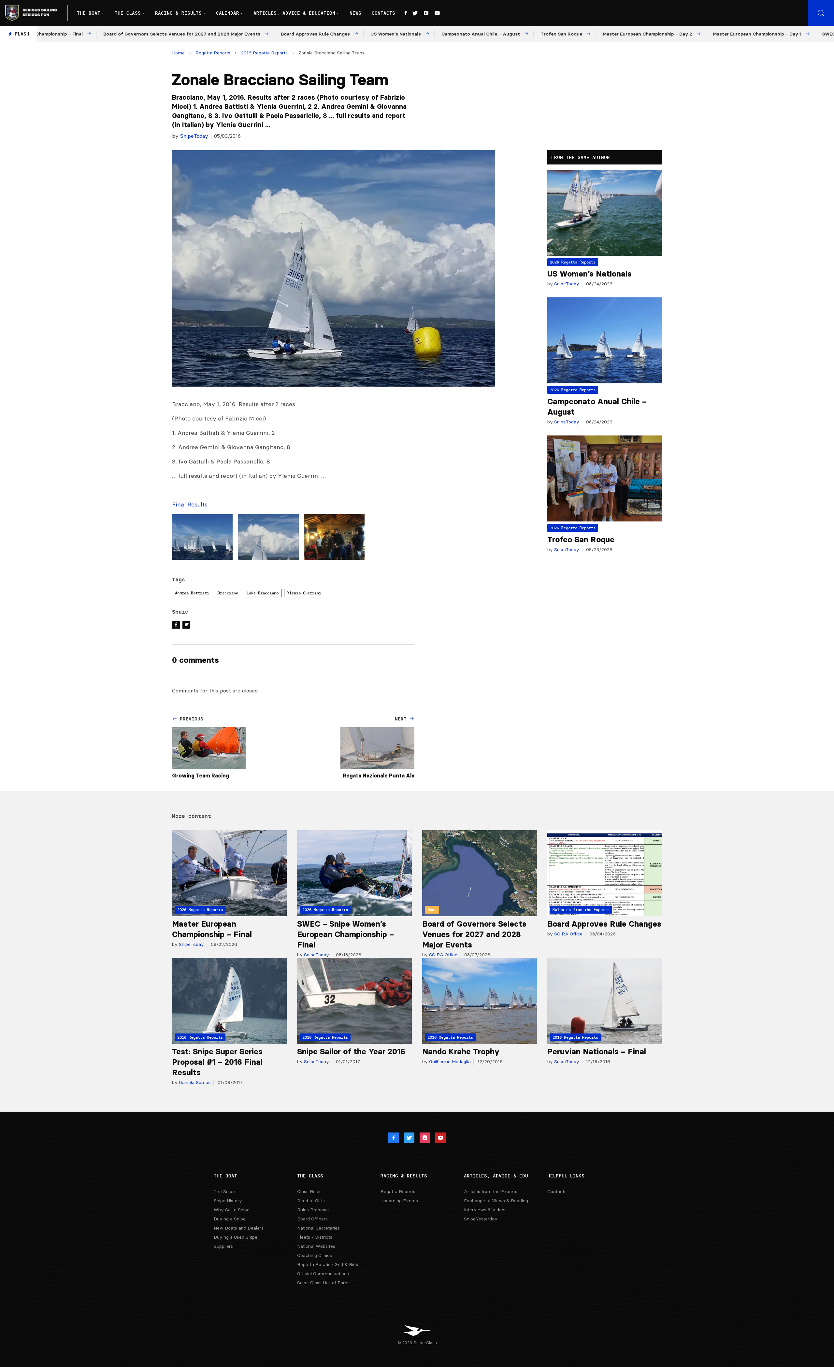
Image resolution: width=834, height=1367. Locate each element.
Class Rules (309, 1191)
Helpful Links (565, 1176)
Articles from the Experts (490, 1191)
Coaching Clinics (314, 1255)
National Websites (316, 1246)
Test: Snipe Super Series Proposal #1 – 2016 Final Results (217, 1062)
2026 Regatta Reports (573, 262)
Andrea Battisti (192, 593)
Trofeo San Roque (580, 539)
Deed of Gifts (311, 1200)
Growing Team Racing (200, 775)
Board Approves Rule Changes (604, 924)
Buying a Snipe (230, 1219)
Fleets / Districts (314, 1237)
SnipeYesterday (480, 1219)
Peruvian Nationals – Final (596, 1051)
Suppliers (223, 1246)
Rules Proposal (313, 1210)
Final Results (190, 504)
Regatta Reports (212, 53)
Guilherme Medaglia (449, 1061)
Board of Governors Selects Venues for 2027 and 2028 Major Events (474, 934)
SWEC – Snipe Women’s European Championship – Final (345, 934)
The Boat (88, 13)
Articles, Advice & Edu (496, 1176)
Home (178, 53)
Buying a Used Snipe (235, 1237)
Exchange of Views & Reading (496, 1200)
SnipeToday (194, 136)
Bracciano (228, 593)
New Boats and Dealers (239, 1228)
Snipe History (228, 1200)
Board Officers (312, 1219)
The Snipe (224, 1191)
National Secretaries (318, 1228)
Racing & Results (178, 13)
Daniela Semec (194, 1082)
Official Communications (323, 1273)
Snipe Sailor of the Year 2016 (351, 1051)
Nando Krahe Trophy (460, 1051)
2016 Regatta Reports (264, 53)
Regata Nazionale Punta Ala (378, 775)
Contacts (383, 13)
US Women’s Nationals (589, 273)
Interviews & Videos (485, 1210)
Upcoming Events (399, 1200)
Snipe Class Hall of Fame (323, 1283)
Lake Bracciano (263, 593)
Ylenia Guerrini (304, 593)
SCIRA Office (442, 955)
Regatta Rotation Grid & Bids (327, 1264)
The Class (128, 13)
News (355, 13)
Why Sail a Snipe (232, 1210)
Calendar (227, 13)
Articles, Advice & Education (294, 13)
